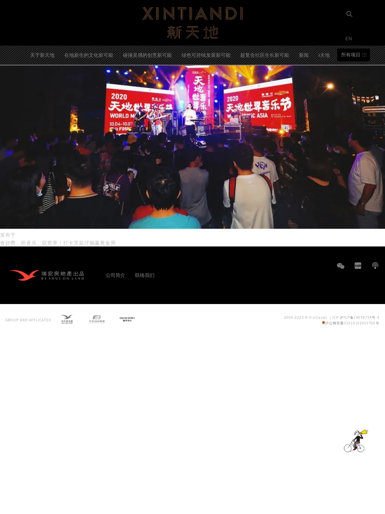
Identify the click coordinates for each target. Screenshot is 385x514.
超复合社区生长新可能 (264, 54)
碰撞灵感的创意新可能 (147, 54)
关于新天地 (42, 54)
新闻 (304, 54)
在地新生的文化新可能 (88, 54)
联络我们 (145, 274)
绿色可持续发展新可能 (206, 54)
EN (350, 38)
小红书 (358, 266)
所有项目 (351, 55)
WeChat (340, 269)
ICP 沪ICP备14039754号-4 (355, 317)
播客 (375, 266)
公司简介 (115, 274)
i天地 (324, 54)
